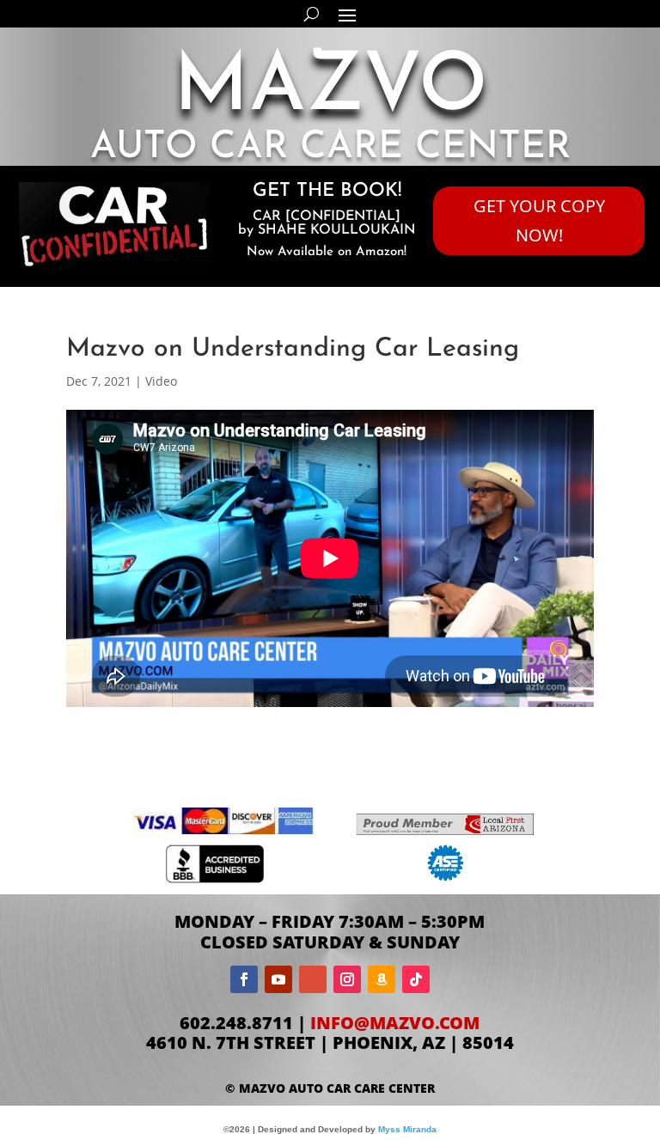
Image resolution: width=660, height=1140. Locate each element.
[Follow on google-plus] (313, 979)
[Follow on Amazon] (381, 979)
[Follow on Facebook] (244, 979)
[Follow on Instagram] (347, 979)
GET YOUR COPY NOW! (539, 220)
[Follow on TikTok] (416, 979)
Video (161, 381)
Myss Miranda (407, 1129)
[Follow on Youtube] (278, 979)
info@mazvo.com (395, 1022)
